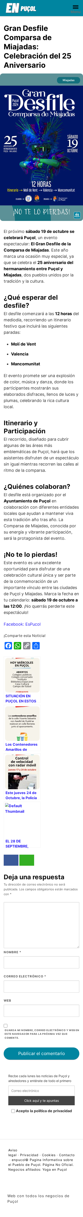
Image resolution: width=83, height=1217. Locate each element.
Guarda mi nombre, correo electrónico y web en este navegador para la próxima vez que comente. (42, 1034)
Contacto (67, 1155)
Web (7, 1000)
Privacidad (29, 1155)
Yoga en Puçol (54, 1169)
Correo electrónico (25, 976)
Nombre (12, 952)
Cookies (49, 1155)
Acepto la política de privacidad (43, 1110)
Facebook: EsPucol (22, 624)
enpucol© (20, 1160)
